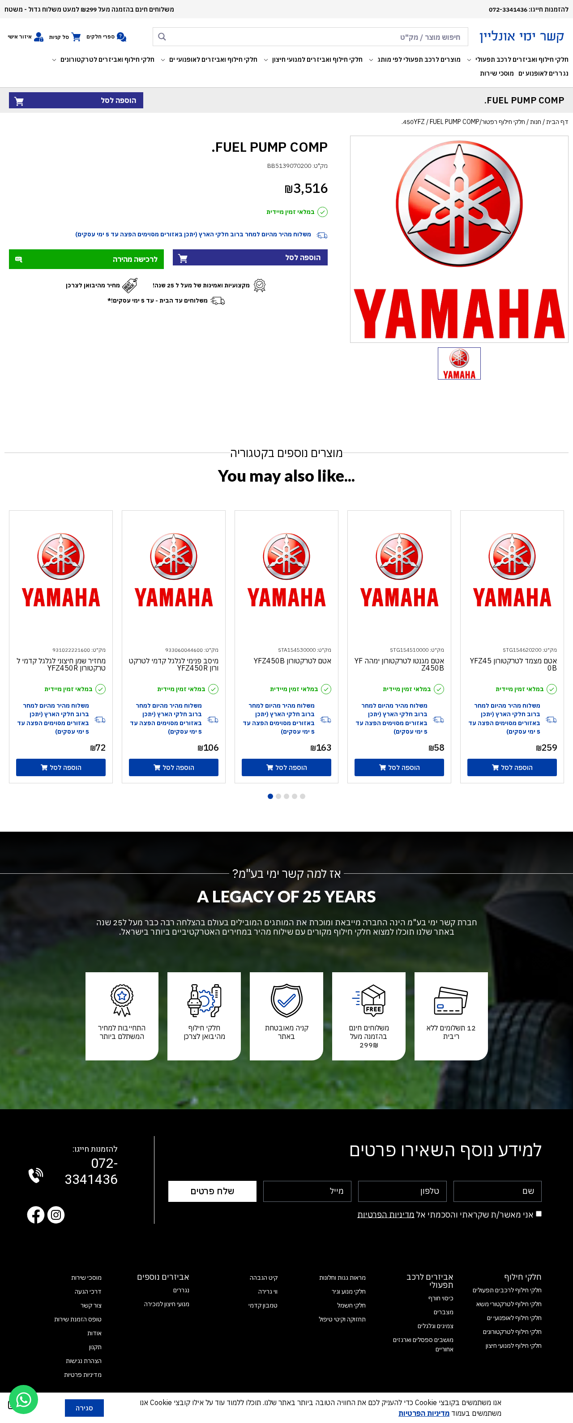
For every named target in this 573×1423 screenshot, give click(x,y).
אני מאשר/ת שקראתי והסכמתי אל (445, 1214)
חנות (535, 122)
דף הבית (557, 122)
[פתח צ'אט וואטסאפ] (23, 1399)
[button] (517, 59)
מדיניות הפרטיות (386, 1214)
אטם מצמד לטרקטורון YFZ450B (513, 664)
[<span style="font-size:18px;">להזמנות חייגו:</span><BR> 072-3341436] (36, 1175)
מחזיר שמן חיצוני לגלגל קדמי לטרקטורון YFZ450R (61, 664)
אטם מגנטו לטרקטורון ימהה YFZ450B (399, 664)
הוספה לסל (118, 100)
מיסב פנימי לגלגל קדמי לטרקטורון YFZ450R (173, 664)
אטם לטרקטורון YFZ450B (292, 660)
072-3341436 (91, 1166)
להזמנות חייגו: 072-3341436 (529, 9)
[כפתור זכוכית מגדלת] (162, 36)
